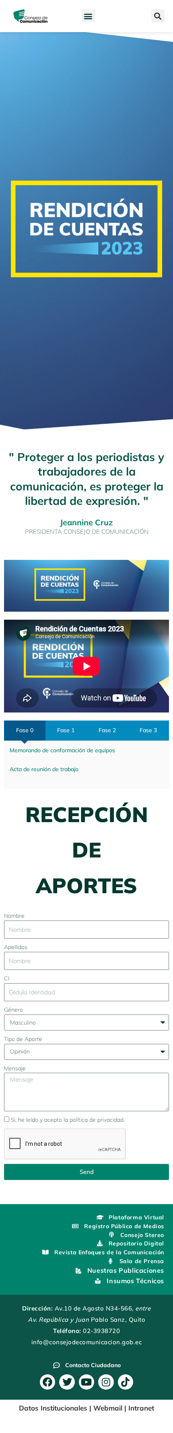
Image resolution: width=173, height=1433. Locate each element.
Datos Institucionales (53, 1408)
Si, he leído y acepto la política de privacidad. (68, 1119)
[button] (88, 15)
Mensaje (15, 1068)
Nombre (14, 915)
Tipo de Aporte (23, 1038)
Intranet (141, 1408)
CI (6, 978)
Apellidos (15, 946)
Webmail (107, 1408)
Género (13, 1009)
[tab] (24, 731)
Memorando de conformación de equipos (62, 750)
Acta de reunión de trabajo (44, 768)
